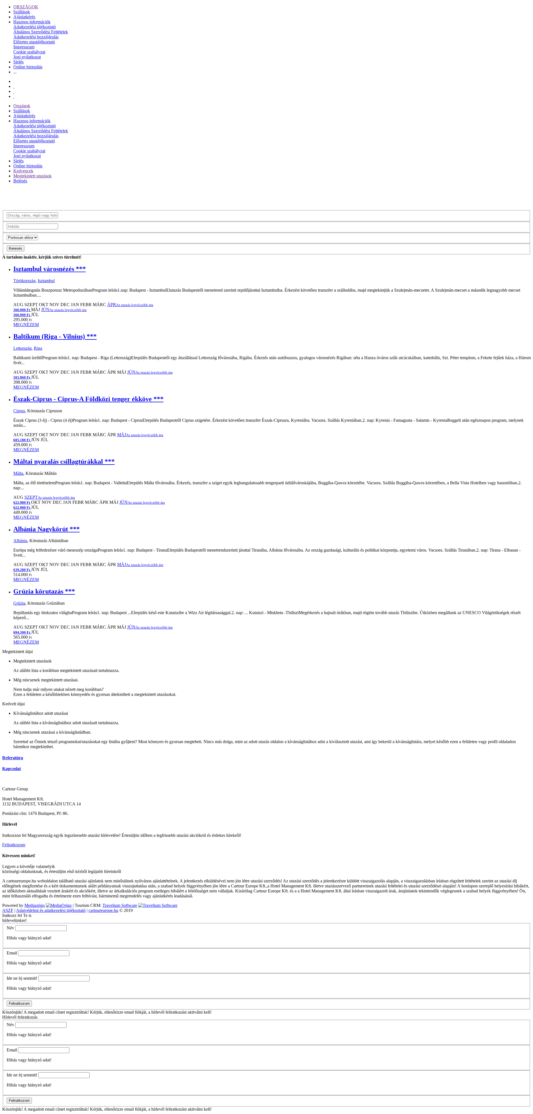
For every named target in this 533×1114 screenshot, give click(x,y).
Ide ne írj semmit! (22, 978)
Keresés (15, 248)
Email (12, 953)
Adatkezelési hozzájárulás (36, 36)
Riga (38, 348)
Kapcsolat (11, 768)
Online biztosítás (27, 66)
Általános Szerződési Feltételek (40, 31)
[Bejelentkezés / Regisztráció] (13, 96)
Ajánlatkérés (24, 16)
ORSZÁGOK (25, 6)
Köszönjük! (12, 1012)
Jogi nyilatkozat (27, 56)
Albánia (20, 540)
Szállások (21, 11)
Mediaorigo (34, 905)
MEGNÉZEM (26, 324)
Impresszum (23, 46)
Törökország (24, 280)
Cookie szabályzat (29, 51)
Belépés (20, 180)
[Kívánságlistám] (13, 86)
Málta (18, 473)
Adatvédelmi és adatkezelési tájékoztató (51, 910)
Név (10, 928)
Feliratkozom (13, 844)
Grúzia (19, 603)
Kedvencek (23, 170)
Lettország (22, 348)
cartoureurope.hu (103, 910)
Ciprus (19, 410)
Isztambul (46, 280)
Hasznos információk (32, 21)
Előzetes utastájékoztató (34, 41)
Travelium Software (119, 905)
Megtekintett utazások (32, 175)
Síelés (18, 61)
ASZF (7, 910)
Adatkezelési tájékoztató (34, 26)
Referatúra (12, 757)
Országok (21, 105)
